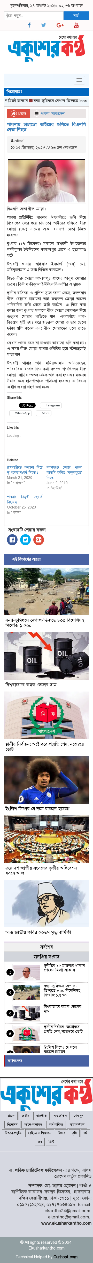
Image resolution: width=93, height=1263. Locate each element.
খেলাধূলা (79, 1116)
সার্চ (76, 15)
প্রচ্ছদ (21, 113)
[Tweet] (25, 539)
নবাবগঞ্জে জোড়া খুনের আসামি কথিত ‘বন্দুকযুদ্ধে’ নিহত (64, 472)
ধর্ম (85, 1133)
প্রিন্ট (51, 1142)
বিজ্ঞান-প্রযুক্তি (13, 1133)
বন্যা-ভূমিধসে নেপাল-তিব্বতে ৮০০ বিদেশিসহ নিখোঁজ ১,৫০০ (44, 622)
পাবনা (45, 113)
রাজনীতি (41, 1116)
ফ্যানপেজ (15, 1060)
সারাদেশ (58, 113)
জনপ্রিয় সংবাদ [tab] (46, 957)
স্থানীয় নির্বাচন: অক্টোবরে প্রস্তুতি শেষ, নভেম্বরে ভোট (44, 746)
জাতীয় (25, 1116)
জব (40, 1142)
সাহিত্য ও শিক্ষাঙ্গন (39, 1133)
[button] (46, 180)
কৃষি (74, 1133)
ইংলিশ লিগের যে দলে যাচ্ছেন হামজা (37, 809)
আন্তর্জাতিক (60, 1116)
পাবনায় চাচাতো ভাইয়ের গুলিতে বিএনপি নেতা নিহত (46, 127)
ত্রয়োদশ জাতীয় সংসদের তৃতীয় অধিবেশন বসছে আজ (41, 870)
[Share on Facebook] (12, 539)
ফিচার (61, 1133)
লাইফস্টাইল (77, 1125)
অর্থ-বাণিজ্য (56, 1125)
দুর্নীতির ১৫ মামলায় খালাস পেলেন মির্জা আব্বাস (64, 968)
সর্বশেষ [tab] (46, 947)
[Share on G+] (38, 539)
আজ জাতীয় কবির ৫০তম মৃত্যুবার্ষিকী (38, 932)
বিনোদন (12, 1125)
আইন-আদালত (33, 1125)
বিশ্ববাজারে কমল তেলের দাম (31, 685)
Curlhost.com (65, 1257)
